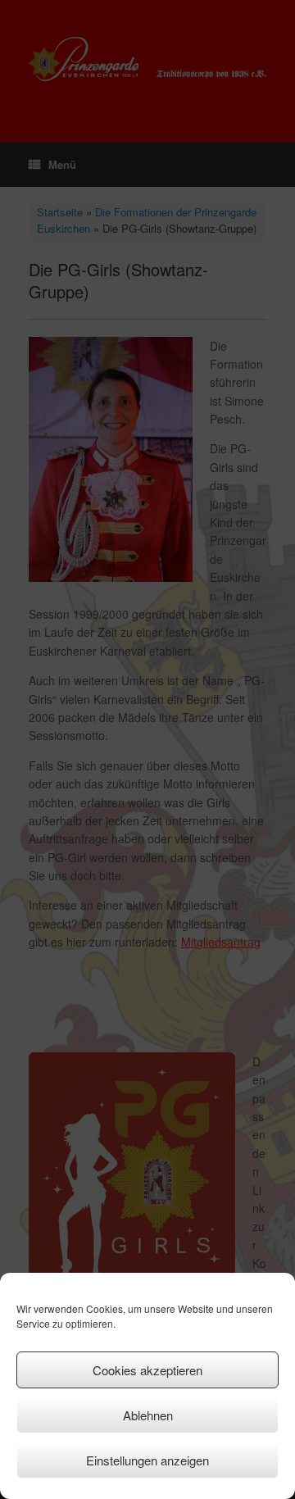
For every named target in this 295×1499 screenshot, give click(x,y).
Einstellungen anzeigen (147, 1460)
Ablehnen (148, 1415)
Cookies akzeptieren (147, 1370)
